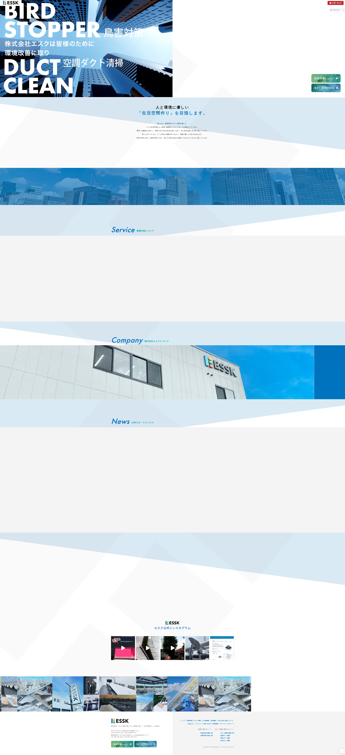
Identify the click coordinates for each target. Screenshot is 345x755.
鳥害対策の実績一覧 (207, 733)
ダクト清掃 (197, 720)
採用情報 (321, 3)
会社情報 (313, 3)
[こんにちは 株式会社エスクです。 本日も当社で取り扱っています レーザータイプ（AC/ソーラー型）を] (148, 648)
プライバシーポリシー (226, 724)
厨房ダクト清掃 (225, 738)
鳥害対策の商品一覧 (207, 735)
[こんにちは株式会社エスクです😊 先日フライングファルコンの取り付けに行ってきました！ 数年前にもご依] (197, 648)
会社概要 (213, 720)
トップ (184, 720)
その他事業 (205, 720)
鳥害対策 (190, 720)
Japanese (336, 10)
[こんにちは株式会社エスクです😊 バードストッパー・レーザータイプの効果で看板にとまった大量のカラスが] (123, 648)
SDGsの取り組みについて (225, 720)
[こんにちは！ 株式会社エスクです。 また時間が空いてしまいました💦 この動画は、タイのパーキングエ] (172, 648)
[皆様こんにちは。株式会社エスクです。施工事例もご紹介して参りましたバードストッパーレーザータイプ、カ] (222, 648)
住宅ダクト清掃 (225, 740)
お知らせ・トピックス (299, 3)
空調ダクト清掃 (225, 735)
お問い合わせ (207, 724)
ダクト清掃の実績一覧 (227, 733)
